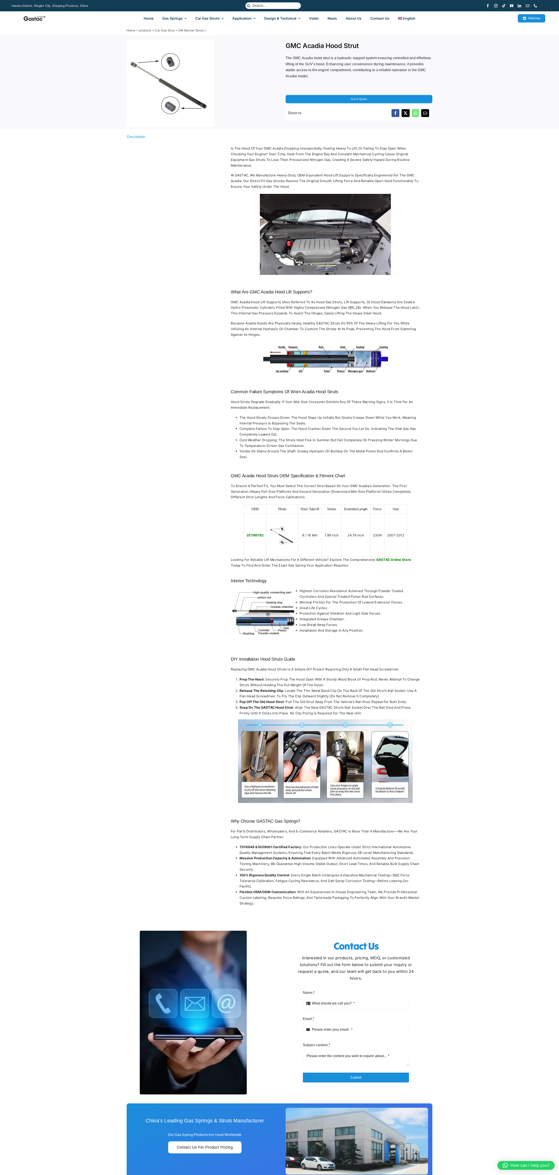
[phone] (535, 5)
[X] (405, 113)
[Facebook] (395, 113)
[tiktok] (504, 5)
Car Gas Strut (164, 30)
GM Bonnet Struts (191, 30)
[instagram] (496, 5)
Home (131, 30)
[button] (526, 1165)
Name (309, 992)
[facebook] (488, 5)
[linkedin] (519, 5)
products (145, 30)
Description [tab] (136, 137)
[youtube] (511, 5)
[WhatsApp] (415, 113)
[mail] (527, 5)
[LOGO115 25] (34, 17)
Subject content (316, 1045)
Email (308, 1019)
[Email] (425, 113)
